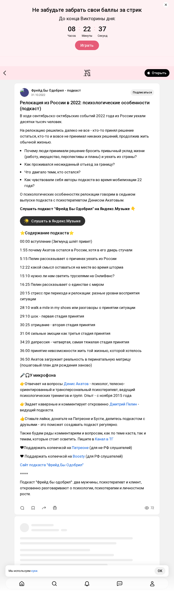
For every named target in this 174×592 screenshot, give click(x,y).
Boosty (79, 456)
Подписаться (142, 92)
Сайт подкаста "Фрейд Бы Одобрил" (51, 465)
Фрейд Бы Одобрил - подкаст (56, 90)
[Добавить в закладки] (33, 508)
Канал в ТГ (104, 439)
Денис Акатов (76, 383)
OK (160, 571)
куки (34, 571)
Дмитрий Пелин (123, 404)
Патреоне (80, 447)
